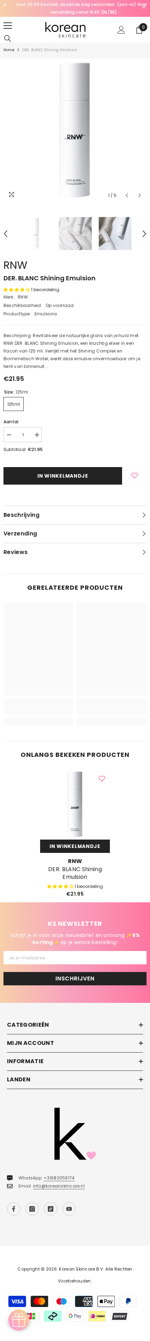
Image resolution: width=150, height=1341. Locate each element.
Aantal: (11, 422)
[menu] (7, 25)
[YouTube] (69, 1209)
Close (144, 6)
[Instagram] (32, 1209)
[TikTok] (50, 1209)
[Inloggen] (121, 30)
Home (8, 50)
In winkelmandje (62, 475)
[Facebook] (13, 1209)
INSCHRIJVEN (75, 978)
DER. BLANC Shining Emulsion (75, 873)
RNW (15, 265)
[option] (75, 8)
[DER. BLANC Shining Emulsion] (75, 804)
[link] (38, 710)
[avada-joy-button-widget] (18, 1320)
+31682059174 (59, 1178)
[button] (127, 195)
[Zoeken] (7, 38)
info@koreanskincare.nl (59, 1186)
